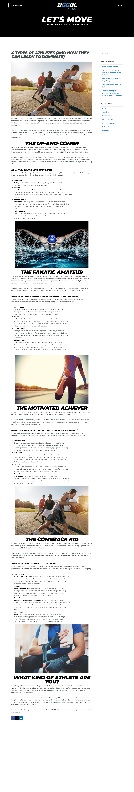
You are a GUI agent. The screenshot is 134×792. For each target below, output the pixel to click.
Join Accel (16, 5)
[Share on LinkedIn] (21, 718)
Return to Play (107, 119)
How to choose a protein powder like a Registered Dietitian (111, 72)
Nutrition (105, 112)
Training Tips (107, 127)
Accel (104, 108)
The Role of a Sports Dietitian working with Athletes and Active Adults (112, 93)
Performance (107, 116)
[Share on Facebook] (13, 718)
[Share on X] (17, 718)
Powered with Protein (110, 66)
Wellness (105, 131)
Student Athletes (108, 123)
